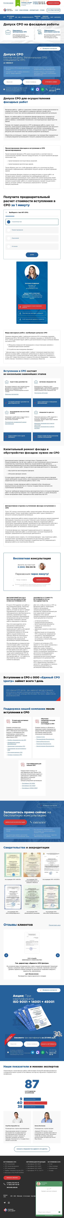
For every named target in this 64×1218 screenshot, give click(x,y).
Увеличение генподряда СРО (16, 746)
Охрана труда (40, 737)
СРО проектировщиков (12, 1166)
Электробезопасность (43, 741)
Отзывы (42, 10)
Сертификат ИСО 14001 (34, 1166)
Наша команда (23, 10)
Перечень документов (11, 394)
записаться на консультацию (15, 822)
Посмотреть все (54, 925)
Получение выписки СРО (14, 752)
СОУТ (51, 17)
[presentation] (6, 955)
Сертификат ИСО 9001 (34, 1164)
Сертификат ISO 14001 (28, 785)
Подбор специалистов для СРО (14, 1170)
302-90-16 (39, 2)
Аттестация (26, 1196)
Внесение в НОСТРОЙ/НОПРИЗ (14, 1172)
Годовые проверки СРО (14, 754)
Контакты (57, 17)
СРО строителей (10, 1164)
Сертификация (35, 1196)
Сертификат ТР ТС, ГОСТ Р (35, 1170)
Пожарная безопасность (43, 743)
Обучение (19, 1196)
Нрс (16, 17)
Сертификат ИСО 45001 (34, 1168)
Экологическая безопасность (45, 746)
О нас (16, 10)
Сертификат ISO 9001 (28, 783)
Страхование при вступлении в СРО (16, 749)
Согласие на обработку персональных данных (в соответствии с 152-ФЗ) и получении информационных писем (16, 89)
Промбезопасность (27, 17)
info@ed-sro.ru (12, 1187)
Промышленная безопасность (45, 739)
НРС (11, 1196)
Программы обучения (41, 393)
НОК (19, 17)
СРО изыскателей (10, 1168)
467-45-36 (39, 3)
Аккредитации (34, 10)
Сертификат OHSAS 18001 (29, 788)
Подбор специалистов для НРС (16, 740)
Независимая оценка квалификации (13, 743)
